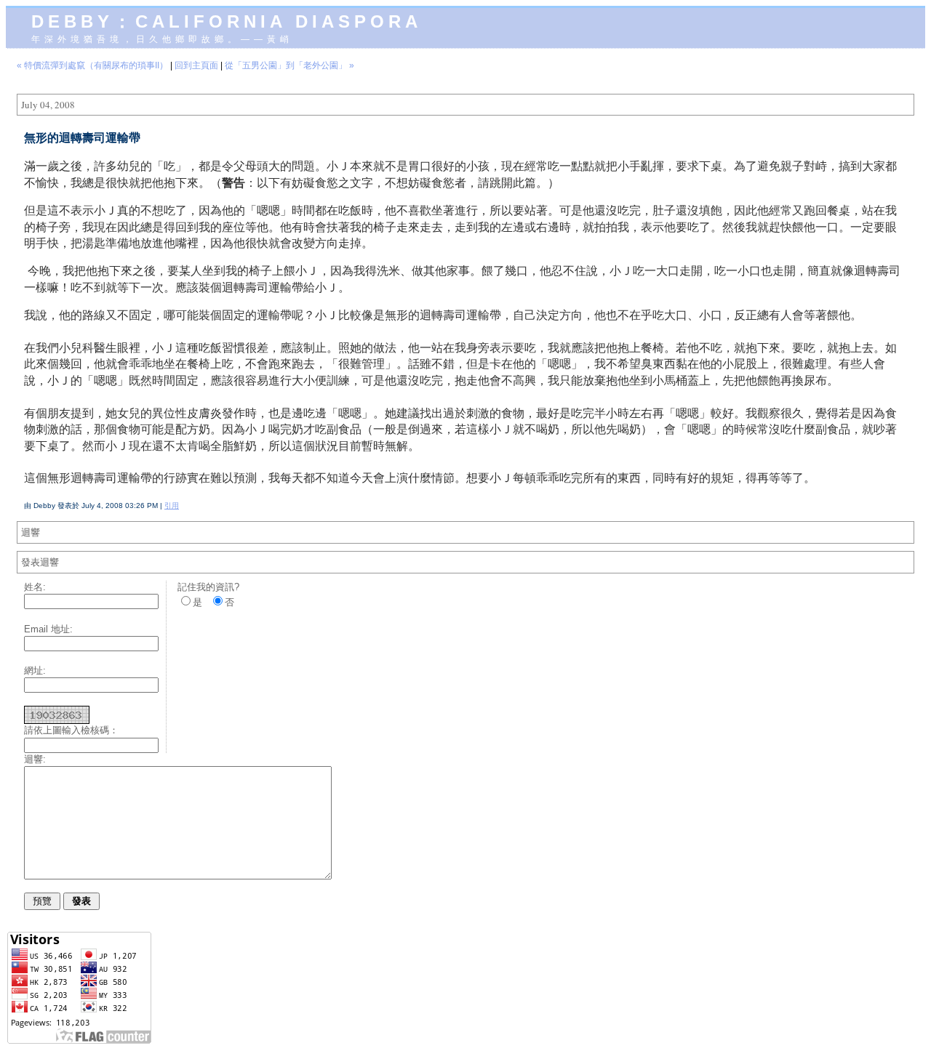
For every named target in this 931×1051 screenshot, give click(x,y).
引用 (171, 506)
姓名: (35, 586)
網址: (35, 670)
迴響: (35, 759)
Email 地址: (48, 629)
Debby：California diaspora (226, 21)
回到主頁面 (196, 65)
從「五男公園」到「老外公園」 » (289, 65)
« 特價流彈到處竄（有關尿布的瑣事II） (92, 65)
